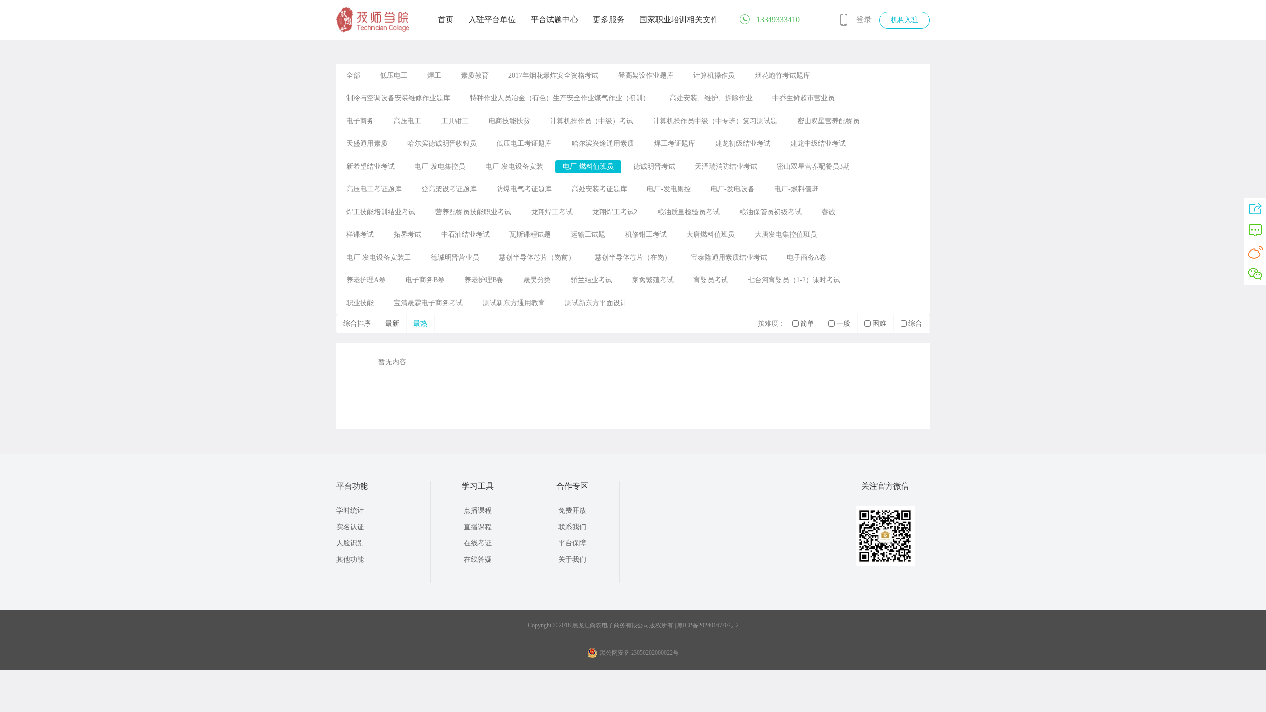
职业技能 (360, 303)
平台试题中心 (554, 19)
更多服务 (609, 19)
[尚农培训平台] (373, 30)
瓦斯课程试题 (530, 234)
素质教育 (475, 75)
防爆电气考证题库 (524, 189)
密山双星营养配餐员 (828, 121)
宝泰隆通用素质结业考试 (729, 257)
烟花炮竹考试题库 (782, 75)
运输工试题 (588, 234)
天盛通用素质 (367, 143)
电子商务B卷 (425, 280)
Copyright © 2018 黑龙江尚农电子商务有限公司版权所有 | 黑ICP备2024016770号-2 (633, 625)
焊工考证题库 (674, 143)
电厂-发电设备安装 (514, 166)
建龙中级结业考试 (818, 143)
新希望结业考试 (370, 166)
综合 (915, 323)
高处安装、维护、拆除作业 (711, 98)
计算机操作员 (714, 75)
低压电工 (393, 75)
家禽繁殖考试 (653, 280)
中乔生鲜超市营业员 (803, 98)
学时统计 (350, 510)
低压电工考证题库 (524, 143)
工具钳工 (455, 121)
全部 (353, 75)
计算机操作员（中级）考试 (591, 121)
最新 (392, 323)
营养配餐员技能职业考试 (473, 212)
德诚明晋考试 (654, 166)
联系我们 (572, 527)
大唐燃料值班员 (710, 234)
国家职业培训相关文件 (679, 19)
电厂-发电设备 (733, 189)
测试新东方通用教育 (514, 303)
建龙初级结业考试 (742, 143)
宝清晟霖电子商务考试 (428, 303)
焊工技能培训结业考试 (380, 212)
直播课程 (478, 527)
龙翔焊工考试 (552, 212)
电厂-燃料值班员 (588, 166)
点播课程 (478, 510)
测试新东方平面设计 (596, 303)
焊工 (434, 75)
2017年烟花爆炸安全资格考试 (553, 75)
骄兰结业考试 (591, 280)
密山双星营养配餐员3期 (813, 166)
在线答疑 (478, 559)
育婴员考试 (710, 280)
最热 (420, 323)
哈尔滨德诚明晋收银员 (442, 143)
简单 (807, 323)
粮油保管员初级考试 (770, 212)
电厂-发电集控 (669, 189)
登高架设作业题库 (646, 75)
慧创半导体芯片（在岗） (633, 257)
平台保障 (572, 543)
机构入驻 (904, 20)
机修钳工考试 (646, 234)
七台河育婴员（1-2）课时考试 (794, 280)
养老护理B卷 (483, 280)
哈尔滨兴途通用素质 (603, 143)
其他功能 (350, 559)
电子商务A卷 (806, 257)
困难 (879, 323)
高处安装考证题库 (599, 189)
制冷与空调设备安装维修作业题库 (398, 98)
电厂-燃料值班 (796, 189)
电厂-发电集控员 (439, 166)
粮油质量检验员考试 (688, 212)
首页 (445, 19)
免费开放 (572, 510)
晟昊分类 (537, 280)
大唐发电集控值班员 (786, 234)
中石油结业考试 (465, 234)
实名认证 (350, 527)
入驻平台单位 (492, 19)
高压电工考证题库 (374, 189)
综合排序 (357, 323)
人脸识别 (350, 543)
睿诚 (828, 212)
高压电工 (407, 121)
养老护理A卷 (366, 280)
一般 (843, 323)
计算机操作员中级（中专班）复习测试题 (715, 121)
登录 (864, 19)
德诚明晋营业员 (455, 257)
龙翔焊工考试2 (614, 212)
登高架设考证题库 (449, 189)
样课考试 (360, 234)
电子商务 (360, 121)
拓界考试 (407, 234)
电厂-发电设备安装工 (378, 257)
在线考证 (478, 543)
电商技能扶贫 (509, 121)
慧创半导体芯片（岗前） (537, 257)
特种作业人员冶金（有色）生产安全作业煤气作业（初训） (560, 98)
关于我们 (572, 559)
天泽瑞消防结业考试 (726, 166)
